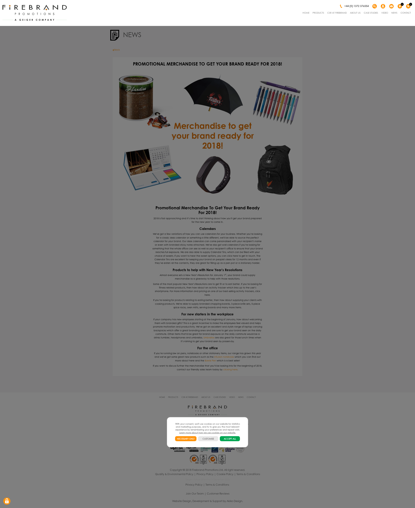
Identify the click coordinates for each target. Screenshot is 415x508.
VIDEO (384, 12)
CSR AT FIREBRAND (337, 12)
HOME (305, 12)
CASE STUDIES (371, 12)
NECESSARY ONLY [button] (186, 438)
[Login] (383, 6)
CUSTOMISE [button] (208, 438)
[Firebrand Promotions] (34, 13)
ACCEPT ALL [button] (230, 438)
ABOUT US (355, 12)
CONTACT (406, 12)
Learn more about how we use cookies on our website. (207, 432)
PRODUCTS (318, 12)
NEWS (394, 12)
